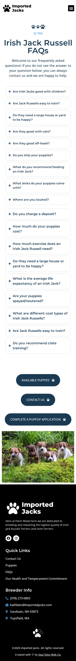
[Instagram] (16, 538)
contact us (17, 75)
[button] (71, 8)
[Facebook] (8, 538)
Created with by (38, 654)
